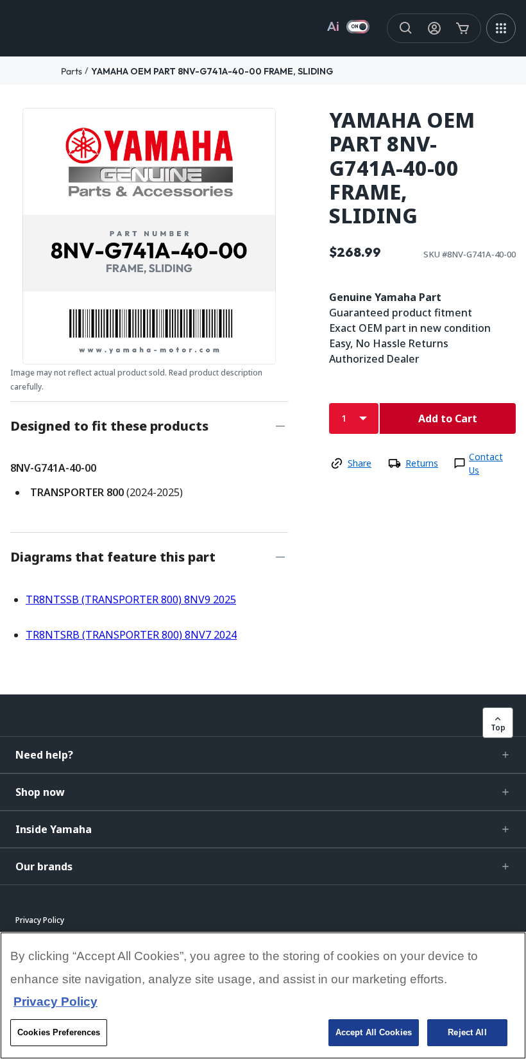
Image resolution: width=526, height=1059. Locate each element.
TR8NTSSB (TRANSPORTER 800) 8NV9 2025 (131, 599)
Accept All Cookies (373, 1032)
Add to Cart (447, 418)
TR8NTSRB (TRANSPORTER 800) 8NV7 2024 (131, 635)
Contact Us (486, 463)
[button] (263, 755)
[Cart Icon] (462, 28)
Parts (71, 71)
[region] (263, 995)
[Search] (406, 28)
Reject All (467, 1032)
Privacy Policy (55, 1001)
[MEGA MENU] (501, 28)
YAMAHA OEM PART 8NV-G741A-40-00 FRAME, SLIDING (212, 71)
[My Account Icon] (434, 28)
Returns (421, 463)
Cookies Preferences (58, 1032)
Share (359, 463)
